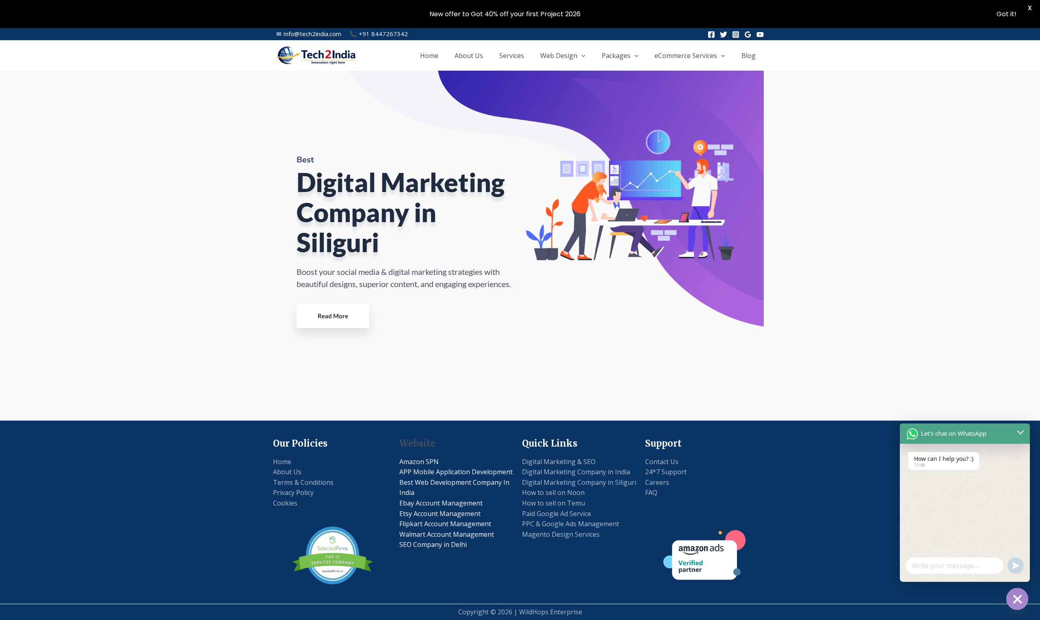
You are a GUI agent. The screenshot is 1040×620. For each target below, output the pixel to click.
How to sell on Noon (553, 492)
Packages (616, 55)
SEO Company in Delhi (433, 544)
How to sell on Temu (553, 503)
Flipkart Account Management (445, 523)
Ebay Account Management (441, 503)
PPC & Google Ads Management (570, 523)
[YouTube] (760, 34)
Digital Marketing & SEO (559, 461)
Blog (748, 55)
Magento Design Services (561, 534)
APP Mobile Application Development (456, 471)
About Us (469, 55)
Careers (657, 482)
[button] (581, 55)
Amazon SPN (419, 461)
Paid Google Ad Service (556, 513)
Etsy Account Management (440, 513)
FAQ (651, 492)
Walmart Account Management (446, 534)
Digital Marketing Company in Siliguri (579, 482)
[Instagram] (735, 34)
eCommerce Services (685, 55)
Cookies (285, 503)
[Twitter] (723, 34)
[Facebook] (711, 34)
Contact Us (661, 461)
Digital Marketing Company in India (576, 471)
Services (511, 55)
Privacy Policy (293, 492)
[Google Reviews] (748, 34)
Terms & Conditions (303, 482)
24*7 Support (666, 471)
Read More (333, 316)
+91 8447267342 (378, 34)
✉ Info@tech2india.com (308, 34)
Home (429, 55)
